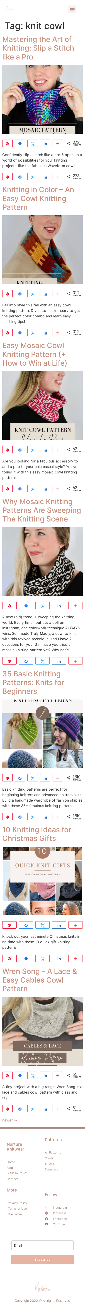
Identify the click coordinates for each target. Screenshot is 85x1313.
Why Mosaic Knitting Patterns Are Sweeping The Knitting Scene (41, 510)
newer (9, 1120)
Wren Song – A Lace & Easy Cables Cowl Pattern (39, 980)
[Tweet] (33, 143)
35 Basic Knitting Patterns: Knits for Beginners (33, 682)
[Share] (20, 143)
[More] (58, 143)
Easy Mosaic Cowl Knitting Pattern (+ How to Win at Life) (34, 354)
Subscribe (43, 1259)
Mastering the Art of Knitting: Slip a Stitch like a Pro (38, 48)
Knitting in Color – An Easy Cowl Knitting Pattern (38, 198)
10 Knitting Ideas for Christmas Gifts (36, 834)
